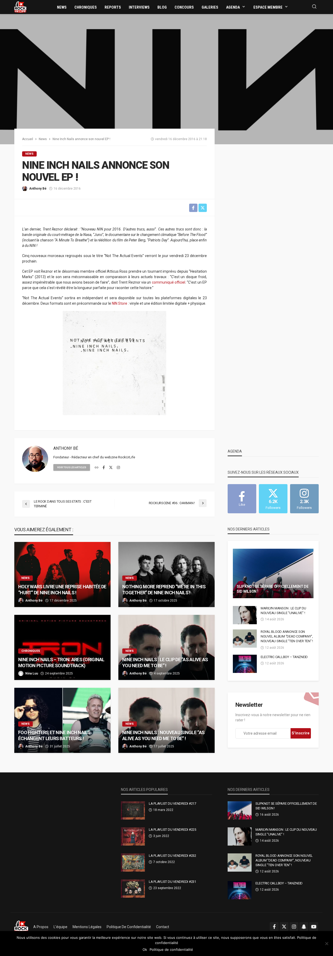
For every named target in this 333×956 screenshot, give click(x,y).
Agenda (233, 7)
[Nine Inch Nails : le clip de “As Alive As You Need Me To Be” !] (166, 647)
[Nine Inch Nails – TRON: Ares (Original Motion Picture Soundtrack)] (62, 647)
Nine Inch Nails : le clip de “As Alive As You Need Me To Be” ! (165, 662)
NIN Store (119, 303)
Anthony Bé (38, 188)
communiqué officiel (168, 282)
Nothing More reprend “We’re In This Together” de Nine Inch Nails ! (164, 589)
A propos (40, 927)
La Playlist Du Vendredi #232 (172, 856)
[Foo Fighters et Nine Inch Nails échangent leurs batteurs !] (62, 720)
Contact (162, 927)
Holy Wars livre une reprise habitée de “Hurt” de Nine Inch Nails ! (62, 589)
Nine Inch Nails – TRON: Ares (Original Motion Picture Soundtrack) (61, 662)
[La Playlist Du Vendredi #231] (133, 888)
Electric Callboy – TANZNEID (284, 657)
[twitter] (111, 467)
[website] (96, 467)
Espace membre (268, 7)
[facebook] (103, 467)
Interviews (139, 7)
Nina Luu (31, 673)
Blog (162, 7)
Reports (113, 7)
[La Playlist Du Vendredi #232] (133, 862)
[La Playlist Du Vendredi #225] (133, 836)
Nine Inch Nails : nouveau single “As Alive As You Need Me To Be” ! (163, 735)
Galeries (210, 7)
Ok (145, 949)
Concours (184, 7)
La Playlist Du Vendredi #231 (172, 882)
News (62, 7)
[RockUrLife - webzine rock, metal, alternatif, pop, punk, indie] (20, 7)
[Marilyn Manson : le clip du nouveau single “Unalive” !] (245, 615)
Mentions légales (87, 927)
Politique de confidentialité (129, 927)
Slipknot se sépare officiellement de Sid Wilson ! (273, 589)
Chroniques (85, 7)
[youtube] (313, 926)
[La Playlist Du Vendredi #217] (133, 810)
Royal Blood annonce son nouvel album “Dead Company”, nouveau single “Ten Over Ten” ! (287, 636)
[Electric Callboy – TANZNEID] (245, 664)
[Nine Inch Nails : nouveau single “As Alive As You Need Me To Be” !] (166, 720)
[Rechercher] (314, 7)
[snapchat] (303, 926)
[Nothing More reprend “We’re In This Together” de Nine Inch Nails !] (166, 574)
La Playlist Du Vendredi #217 (172, 803)
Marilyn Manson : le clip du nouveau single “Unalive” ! (283, 610)
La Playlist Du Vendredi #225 (172, 830)
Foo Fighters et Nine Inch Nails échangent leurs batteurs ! (54, 735)
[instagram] (118, 467)
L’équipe (60, 927)
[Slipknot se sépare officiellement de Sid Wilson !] (273, 573)
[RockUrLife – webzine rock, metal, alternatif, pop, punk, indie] (21, 927)
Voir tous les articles (71, 467)
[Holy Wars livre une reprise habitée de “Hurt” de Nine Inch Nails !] (62, 574)
